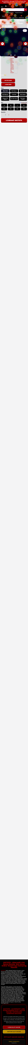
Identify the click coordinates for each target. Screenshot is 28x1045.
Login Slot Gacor (14, 1027)
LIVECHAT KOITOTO (14, 120)
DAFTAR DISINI (8, 80)
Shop (2, 6)
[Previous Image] (2, 44)
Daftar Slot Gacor (14, 1031)
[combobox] (12, 9)
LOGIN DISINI (8, 84)
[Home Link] (9, 6)
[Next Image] (25, 44)
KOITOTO (3, 970)
